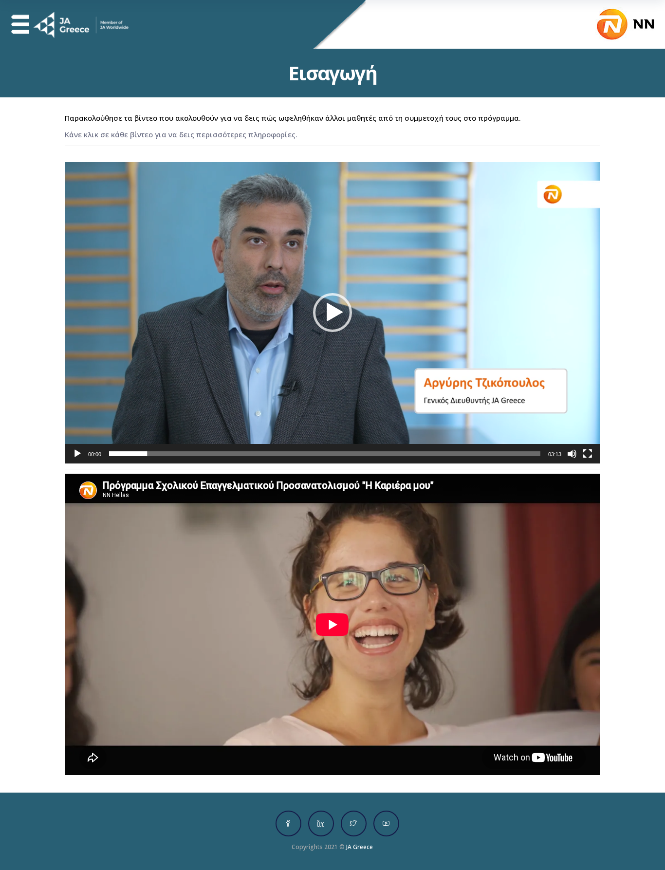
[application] (332, 312)
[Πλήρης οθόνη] (587, 454)
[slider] (324, 453)
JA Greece (359, 847)
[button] (332, 312)
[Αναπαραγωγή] (77, 454)
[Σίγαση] (572, 454)
